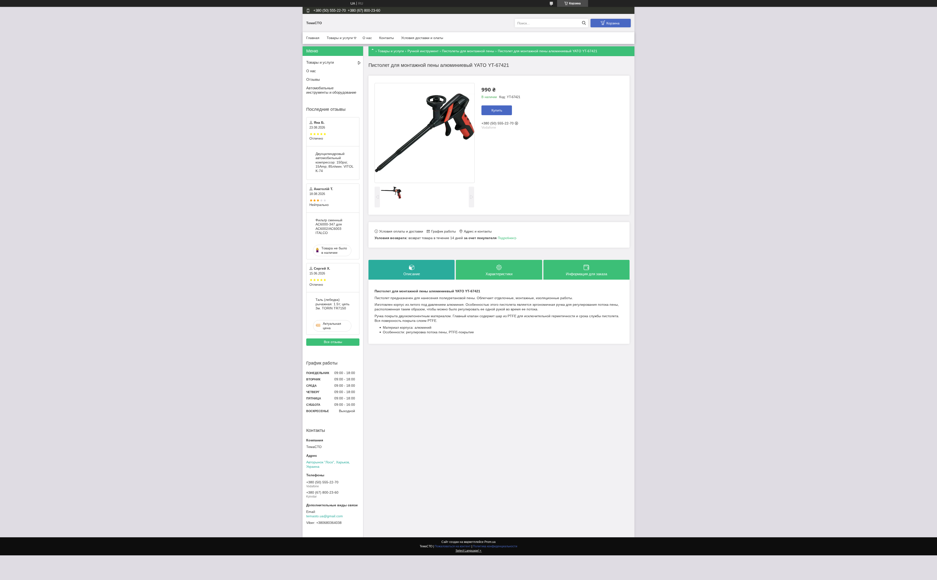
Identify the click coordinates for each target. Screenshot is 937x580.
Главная (312, 38)
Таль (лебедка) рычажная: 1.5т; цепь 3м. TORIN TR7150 (332, 304)
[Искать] (584, 23)
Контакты (386, 38)
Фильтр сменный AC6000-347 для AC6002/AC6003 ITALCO (329, 226)
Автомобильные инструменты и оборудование (331, 90)
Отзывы (313, 79)
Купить (496, 110)
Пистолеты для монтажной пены (468, 51)
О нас (367, 38)
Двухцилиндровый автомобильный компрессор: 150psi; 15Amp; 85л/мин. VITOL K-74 (334, 162)
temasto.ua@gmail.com (324, 516)
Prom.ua (490, 542)
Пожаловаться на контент (453, 546)
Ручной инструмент (422, 51)
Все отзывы (333, 342)
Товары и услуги (340, 38)
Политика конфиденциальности (495, 546)
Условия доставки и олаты (422, 38)
